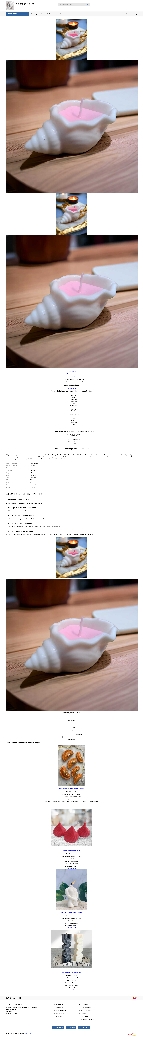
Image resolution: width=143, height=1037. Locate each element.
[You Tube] (134, 998)
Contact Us (58, 14)
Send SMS (72, 1028)
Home (73, 375)
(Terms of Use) (28, 1033)
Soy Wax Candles (86, 1010)
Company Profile (46, 14)
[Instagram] (136, 998)
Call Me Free (85, 1028)
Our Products (12, 13)
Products (73, 376)
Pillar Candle (84, 1016)
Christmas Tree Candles (88, 1019)
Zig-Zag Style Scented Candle (71, 972)
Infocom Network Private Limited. (28, 1035)
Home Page (34, 14)
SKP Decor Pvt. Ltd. (25, 5)
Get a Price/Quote (71, 388)
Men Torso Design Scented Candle (71, 912)
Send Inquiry (72, 371)
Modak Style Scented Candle (71, 850)
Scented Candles (73, 378)
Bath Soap (84, 1013)
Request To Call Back (71, 373)
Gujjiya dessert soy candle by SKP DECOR (71, 788)
